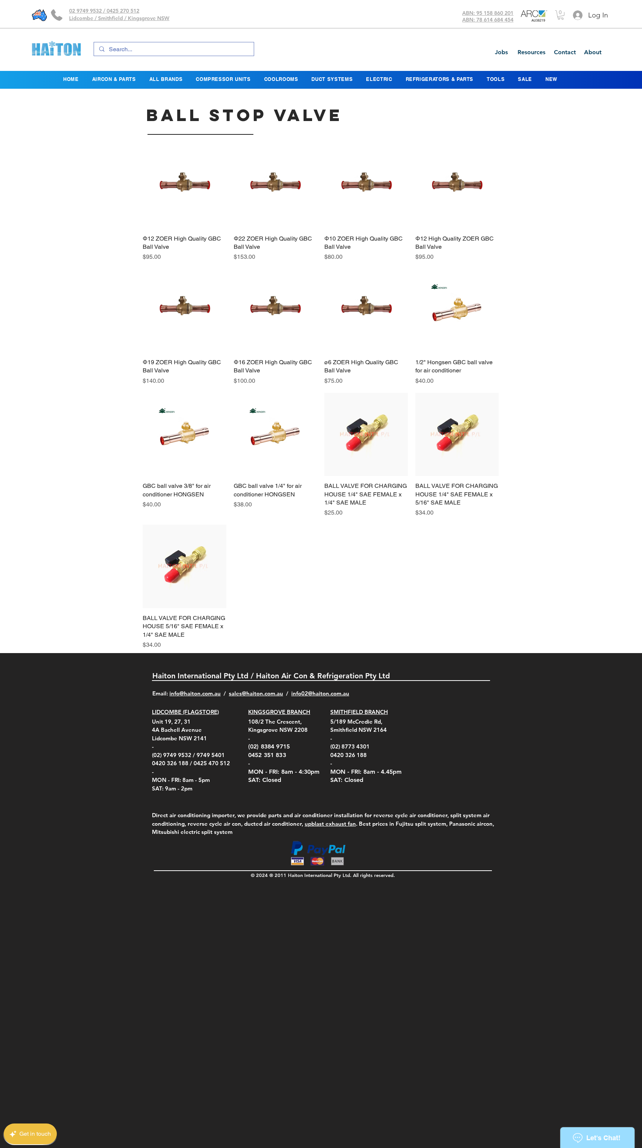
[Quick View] (184, 187)
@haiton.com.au (328, 693)
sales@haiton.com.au (256, 693)
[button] (560, 15)
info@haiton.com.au (195, 693)
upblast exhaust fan (330, 823)
